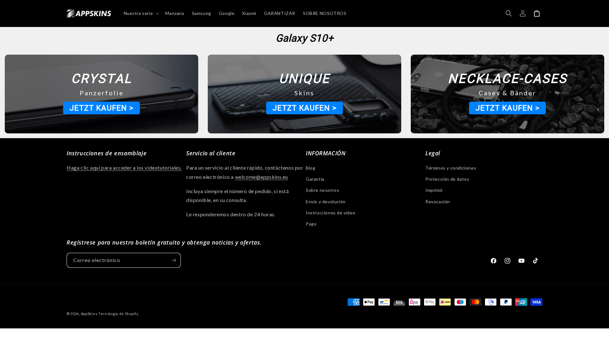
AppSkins (89, 314)
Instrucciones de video (330, 212)
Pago (311, 223)
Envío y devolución (326, 201)
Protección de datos (447, 179)
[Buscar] (509, 13)
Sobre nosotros (322, 190)
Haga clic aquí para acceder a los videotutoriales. (124, 168)
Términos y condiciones (450, 168)
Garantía (315, 179)
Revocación (437, 201)
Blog (310, 168)
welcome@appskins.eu (261, 177)
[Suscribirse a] (173, 260)
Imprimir (434, 190)
